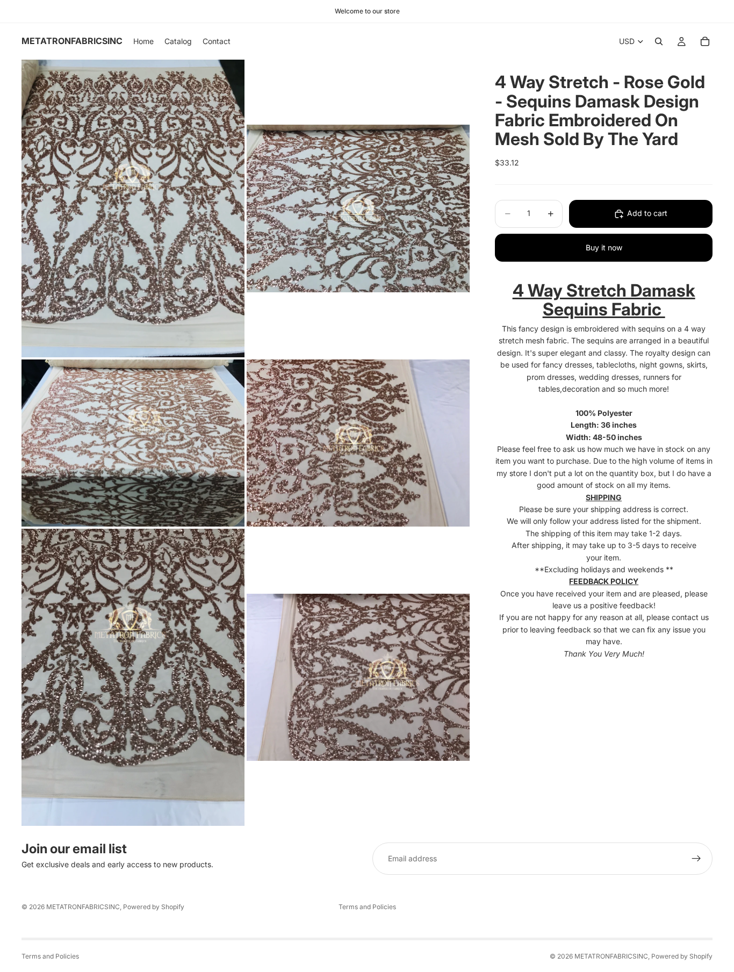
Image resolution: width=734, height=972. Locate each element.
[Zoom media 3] (132, 443)
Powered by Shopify (153, 907)
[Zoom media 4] (358, 443)
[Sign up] (696, 858)
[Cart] (705, 41)
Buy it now (604, 247)
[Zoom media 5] (132, 677)
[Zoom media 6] (358, 677)
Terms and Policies (367, 907)
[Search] (659, 41)
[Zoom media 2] (358, 208)
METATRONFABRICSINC (83, 907)
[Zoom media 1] (132, 208)
